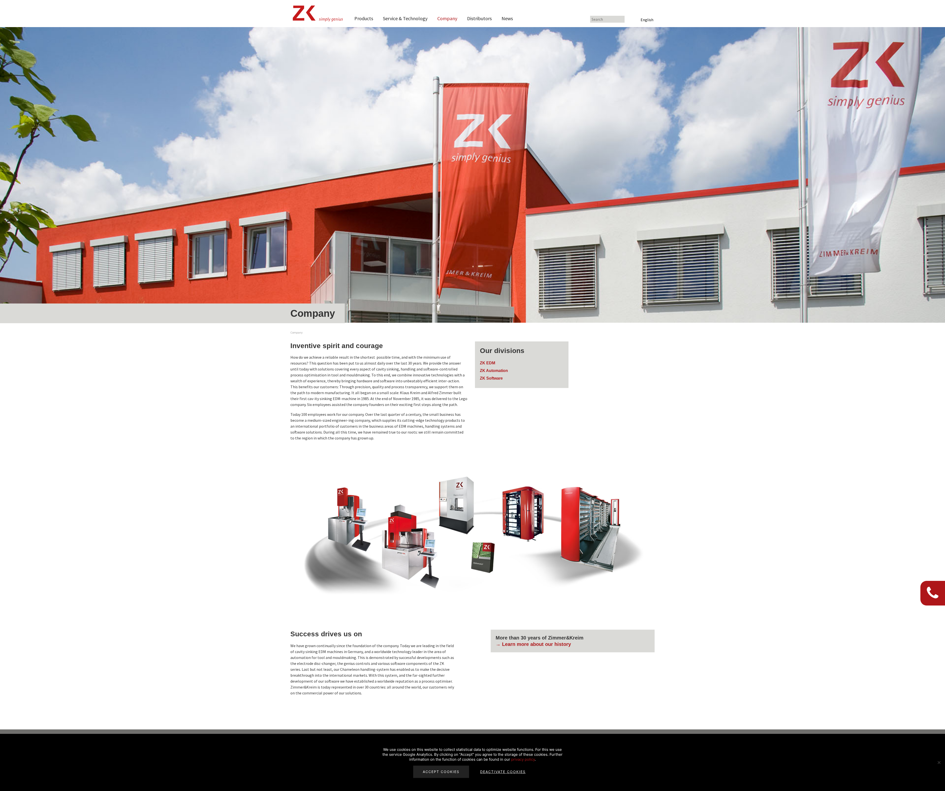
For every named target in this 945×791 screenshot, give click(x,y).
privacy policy (523, 759)
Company (447, 18)
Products (363, 18)
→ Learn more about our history (533, 644)
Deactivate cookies (503, 772)
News (507, 18)
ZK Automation (494, 371)
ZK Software (491, 378)
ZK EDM (487, 363)
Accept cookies (441, 772)
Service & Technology (405, 18)
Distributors (479, 18)
